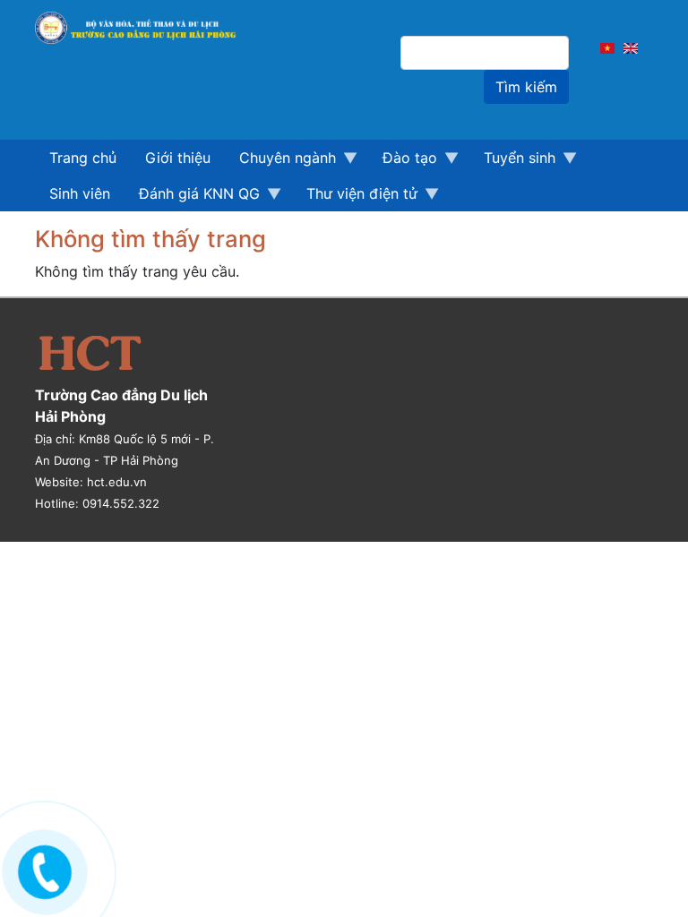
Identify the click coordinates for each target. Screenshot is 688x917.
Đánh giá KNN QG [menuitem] (192, 197)
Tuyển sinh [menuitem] (512, 162)
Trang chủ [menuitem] (82, 158)
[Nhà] (144, 28)
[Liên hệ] (42, 868)
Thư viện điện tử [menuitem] (354, 197)
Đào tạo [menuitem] (402, 162)
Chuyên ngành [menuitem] (280, 162)
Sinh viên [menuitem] (79, 193)
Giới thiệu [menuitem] (178, 158)
